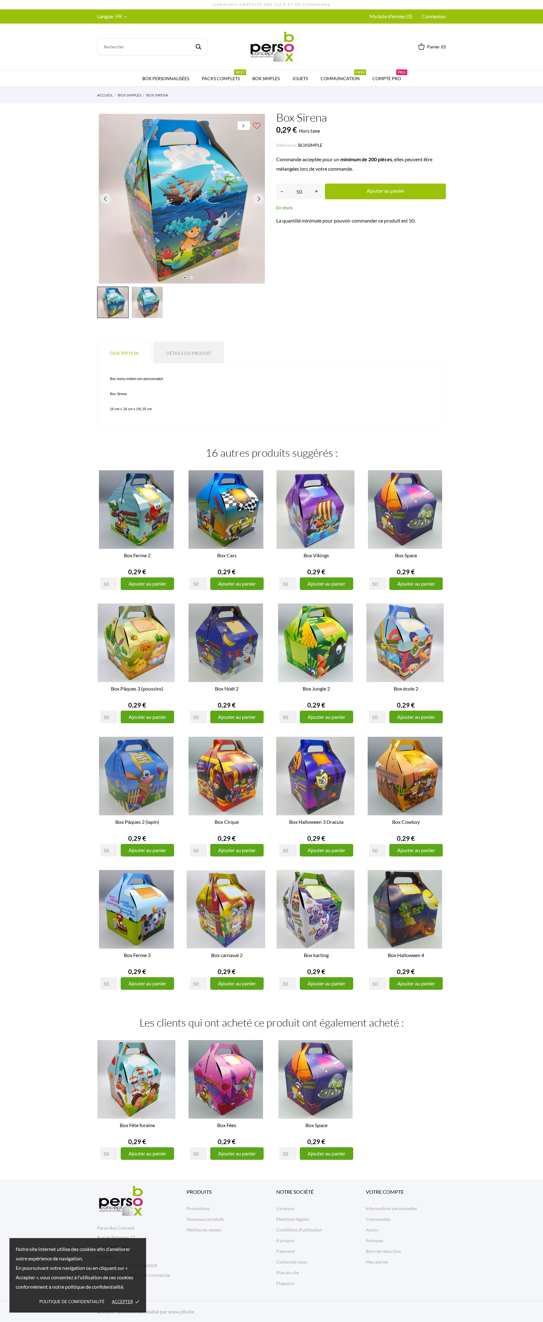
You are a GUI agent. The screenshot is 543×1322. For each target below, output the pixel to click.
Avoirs (372, 1229)
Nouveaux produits (205, 1219)
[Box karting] (347, 892)
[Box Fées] (257, 1062)
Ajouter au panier (385, 191)
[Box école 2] (436, 626)
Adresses (374, 1240)
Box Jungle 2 (316, 688)
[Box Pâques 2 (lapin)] (168, 759)
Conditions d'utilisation (299, 1229)
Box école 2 (406, 688)
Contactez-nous (291, 1261)
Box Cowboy (406, 822)
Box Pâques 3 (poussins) (137, 688)
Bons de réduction (383, 1251)
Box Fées (226, 1125)
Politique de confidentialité (72, 1301)
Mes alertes (377, 1261)
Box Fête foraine (137, 1125)
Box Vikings (316, 555)
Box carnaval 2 (227, 955)
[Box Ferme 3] (168, 892)
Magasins (285, 1283)
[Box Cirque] (257, 759)
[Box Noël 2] (257, 626)
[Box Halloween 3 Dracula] (347, 759)
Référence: (286, 145)
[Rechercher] (198, 46)
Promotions (198, 1208)
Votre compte (385, 1192)
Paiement (285, 1251)
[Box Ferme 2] (168, 493)
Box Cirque (227, 822)
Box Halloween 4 (406, 955)
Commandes (378, 1219)
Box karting (316, 955)
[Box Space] (436, 493)
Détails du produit (188, 353)
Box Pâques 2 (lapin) (137, 822)
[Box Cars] (257, 493)
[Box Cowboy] (436, 759)
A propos (285, 1240)
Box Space (406, 555)
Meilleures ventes (204, 1229)
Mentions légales (292, 1219)
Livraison (285, 1208)
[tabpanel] (182, 199)
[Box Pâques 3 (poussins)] (168, 626)
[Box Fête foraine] (168, 1062)
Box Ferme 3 (137, 955)
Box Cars (227, 555)
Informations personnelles (391, 1208)
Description (124, 353)
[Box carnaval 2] (257, 892)
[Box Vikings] (347, 493)
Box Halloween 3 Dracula (316, 822)
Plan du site (287, 1272)
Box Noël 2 (227, 688)
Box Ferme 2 (137, 555)
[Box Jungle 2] (347, 626)
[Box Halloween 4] (436, 892)
